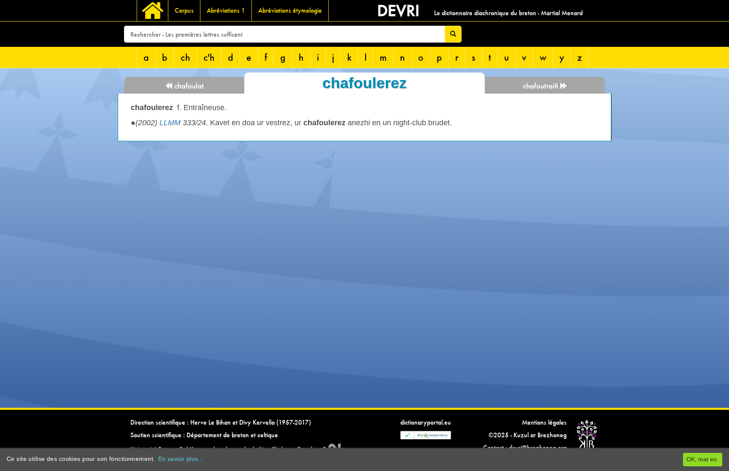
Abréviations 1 (226, 10)
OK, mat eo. (702, 459)
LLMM (170, 122)
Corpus (184, 10)
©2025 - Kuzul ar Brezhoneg (528, 435)
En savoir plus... (181, 458)
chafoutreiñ (541, 85)
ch (185, 57)
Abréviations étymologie (290, 10)
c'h (209, 57)
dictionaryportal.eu (425, 422)
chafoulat (188, 85)
